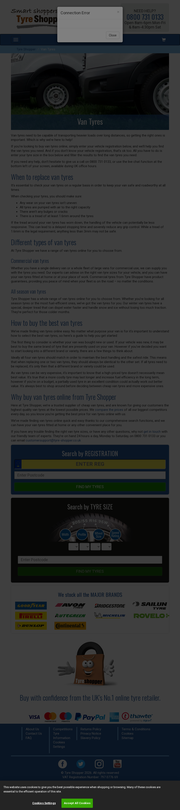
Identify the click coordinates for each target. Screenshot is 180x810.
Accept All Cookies (77, 803)
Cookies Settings (44, 803)
